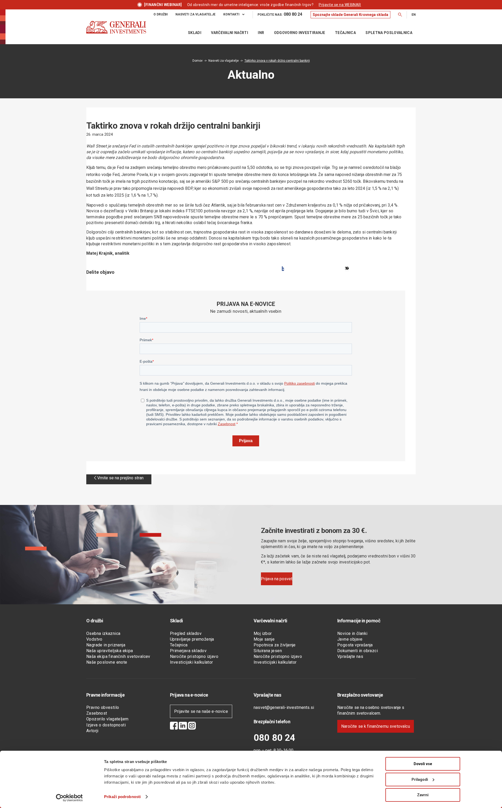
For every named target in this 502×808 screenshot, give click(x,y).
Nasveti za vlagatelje (223, 60)
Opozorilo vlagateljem (107, 718)
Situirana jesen (268, 650)
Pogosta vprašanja (355, 644)
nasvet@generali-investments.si (284, 707)
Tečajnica (179, 644)
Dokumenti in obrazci (357, 650)
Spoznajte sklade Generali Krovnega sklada (350, 15)
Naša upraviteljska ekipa (109, 650)
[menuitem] (164, 14)
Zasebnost (96, 713)
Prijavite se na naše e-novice (201, 711)
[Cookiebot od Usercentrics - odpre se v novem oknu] (69, 798)
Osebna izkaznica (103, 633)
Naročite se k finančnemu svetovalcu (375, 726)
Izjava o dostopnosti (106, 724)
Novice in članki (352, 633)
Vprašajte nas (350, 656)
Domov (197, 60)
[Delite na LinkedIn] (347, 268)
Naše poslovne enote (106, 662)
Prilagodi (420, 779)
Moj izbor (263, 633)
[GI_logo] (116, 32)
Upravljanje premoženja (192, 639)
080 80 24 (274, 737)
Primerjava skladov (188, 650)
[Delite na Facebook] (283, 268)
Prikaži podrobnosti (122, 796)
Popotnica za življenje (275, 644)
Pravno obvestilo (102, 707)
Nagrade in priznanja (105, 644)
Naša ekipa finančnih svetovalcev (118, 656)
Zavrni (423, 795)
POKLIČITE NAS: (280, 14)
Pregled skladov (186, 633)
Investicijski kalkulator (191, 662)
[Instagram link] (192, 726)
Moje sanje (264, 639)
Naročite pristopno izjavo (194, 656)
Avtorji (92, 730)
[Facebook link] (174, 726)
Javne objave (350, 639)
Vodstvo (94, 639)
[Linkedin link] (183, 726)
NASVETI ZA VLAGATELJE (195, 14)
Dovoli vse (423, 763)
